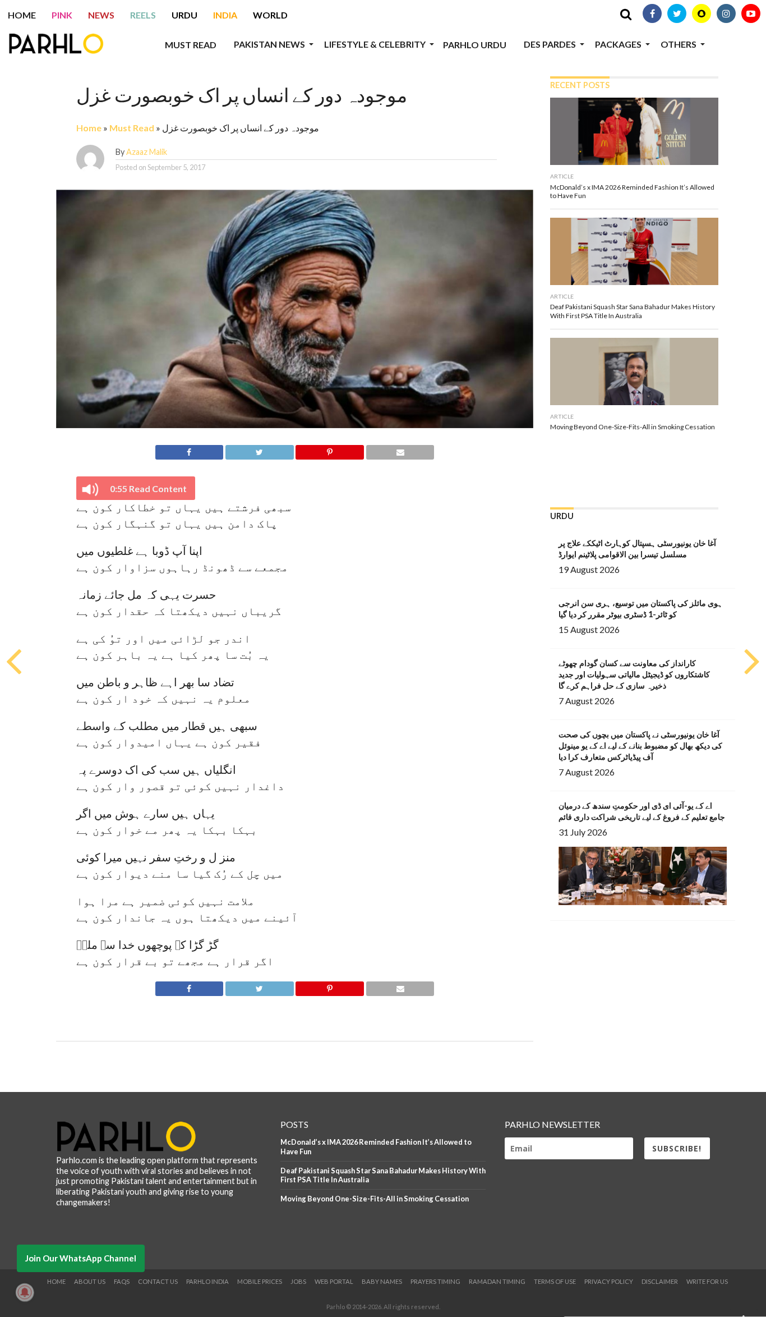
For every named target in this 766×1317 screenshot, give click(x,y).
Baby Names (382, 1281)
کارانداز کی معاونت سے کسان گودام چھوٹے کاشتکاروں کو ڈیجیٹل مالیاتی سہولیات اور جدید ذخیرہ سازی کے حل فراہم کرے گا (634, 674)
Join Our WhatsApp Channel (80, 1258)
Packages (618, 44)
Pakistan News (269, 44)
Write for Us (707, 1281)
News (101, 15)
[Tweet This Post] (259, 450)
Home (22, 15)
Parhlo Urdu (474, 44)
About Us (89, 1281)
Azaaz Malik (146, 152)
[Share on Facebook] (189, 450)
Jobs (298, 1281)
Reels (143, 15)
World (270, 15)
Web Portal (334, 1281)
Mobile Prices (259, 1281)
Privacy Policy (608, 1281)
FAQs (122, 1281)
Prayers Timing (435, 1281)
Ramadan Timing (497, 1281)
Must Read (190, 44)
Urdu (184, 15)
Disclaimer (660, 1281)
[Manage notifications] (25, 1292)
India (225, 15)
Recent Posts (580, 85)
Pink (62, 15)
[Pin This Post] (330, 450)
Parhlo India (207, 1281)
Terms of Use (555, 1281)
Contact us (158, 1281)
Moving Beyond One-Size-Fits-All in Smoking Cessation (374, 1198)
